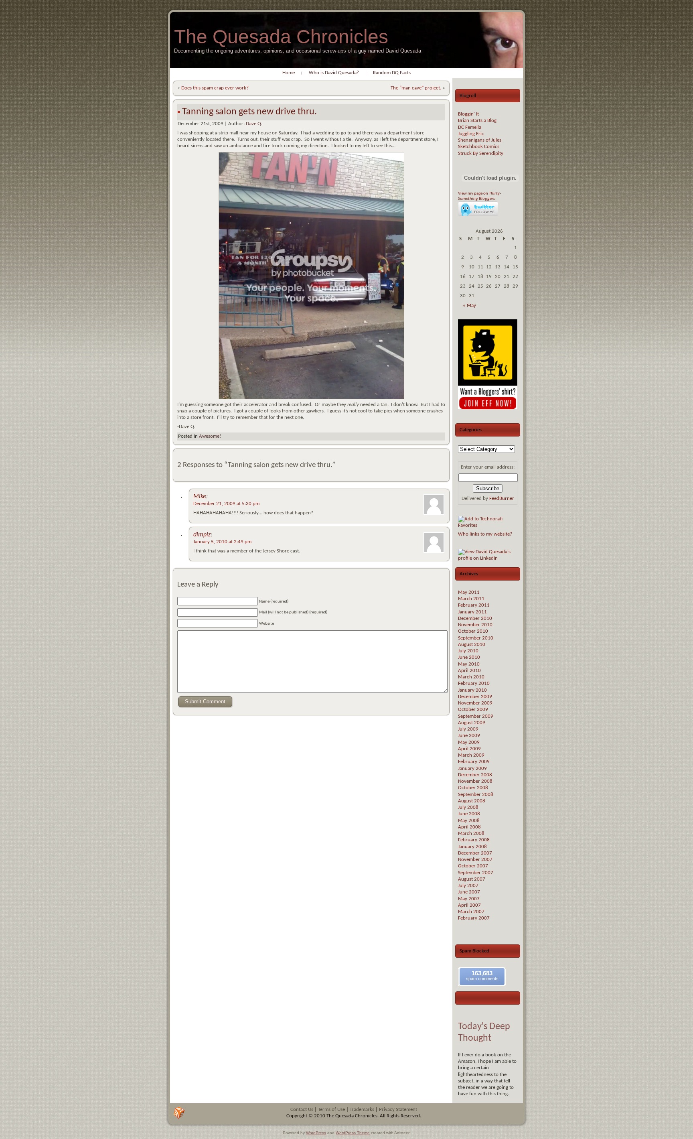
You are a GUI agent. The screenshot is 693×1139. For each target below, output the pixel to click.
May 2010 (469, 664)
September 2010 (475, 638)
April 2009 (469, 748)
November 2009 (475, 703)
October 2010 (473, 631)
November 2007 (475, 859)
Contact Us (301, 1109)
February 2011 (474, 605)
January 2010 (472, 690)
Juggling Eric (471, 133)
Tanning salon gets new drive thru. (249, 112)
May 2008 (469, 820)
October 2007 (473, 866)
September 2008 (475, 794)
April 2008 (469, 827)
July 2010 (468, 651)
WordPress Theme (353, 1133)
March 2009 (471, 755)
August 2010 (471, 644)
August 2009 (471, 722)
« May (469, 305)
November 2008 (475, 781)
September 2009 (475, 716)
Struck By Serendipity (480, 153)
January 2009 (472, 768)
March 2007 (471, 911)
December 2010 (475, 618)
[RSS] (179, 1113)
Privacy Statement (398, 1109)
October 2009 (473, 709)
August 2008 (471, 801)
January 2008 (472, 846)
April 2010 (469, 670)
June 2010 (469, 657)
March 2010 (471, 677)
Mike (199, 496)
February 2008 (474, 840)
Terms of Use (331, 1109)
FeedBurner (501, 498)
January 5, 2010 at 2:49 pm (222, 541)
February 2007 (474, 918)
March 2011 (471, 598)
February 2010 (474, 683)
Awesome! (210, 436)
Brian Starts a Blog (477, 120)
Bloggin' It (468, 114)
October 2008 (473, 787)
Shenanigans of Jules (479, 140)
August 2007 (471, 879)
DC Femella (469, 127)
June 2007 (469, 892)
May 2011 (469, 592)
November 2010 (475, 624)
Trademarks (362, 1109)
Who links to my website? (485, 534)
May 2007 (469, 898)
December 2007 (475, 853)
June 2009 (469, 735)
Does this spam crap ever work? (215, 88)
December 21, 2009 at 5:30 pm (226, 503)
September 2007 (475, 872)
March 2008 (471, 833)
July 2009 (468, 729)
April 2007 (469, 905)
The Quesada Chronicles (281, 36)
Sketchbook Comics (478, 146)
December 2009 (475, 696)
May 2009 (469, 742)
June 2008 (469, 813)
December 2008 (475, 775)
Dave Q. (254, 123)
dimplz (202, 535)
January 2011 (472, 612)
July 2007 (468, 885)
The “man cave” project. (416, 88)
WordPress (316, 1133)
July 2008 (468, 807)
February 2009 (474, 761)
